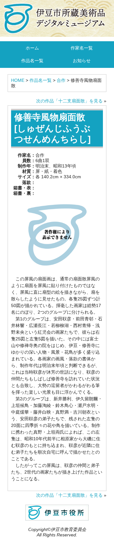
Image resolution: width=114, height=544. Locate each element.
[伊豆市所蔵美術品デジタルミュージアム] (57, 18)
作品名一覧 (32, 60)
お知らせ (82, 60)
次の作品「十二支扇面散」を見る (69, 100)
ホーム (32, 47)
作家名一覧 (82, 47)
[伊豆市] (57, 512)
